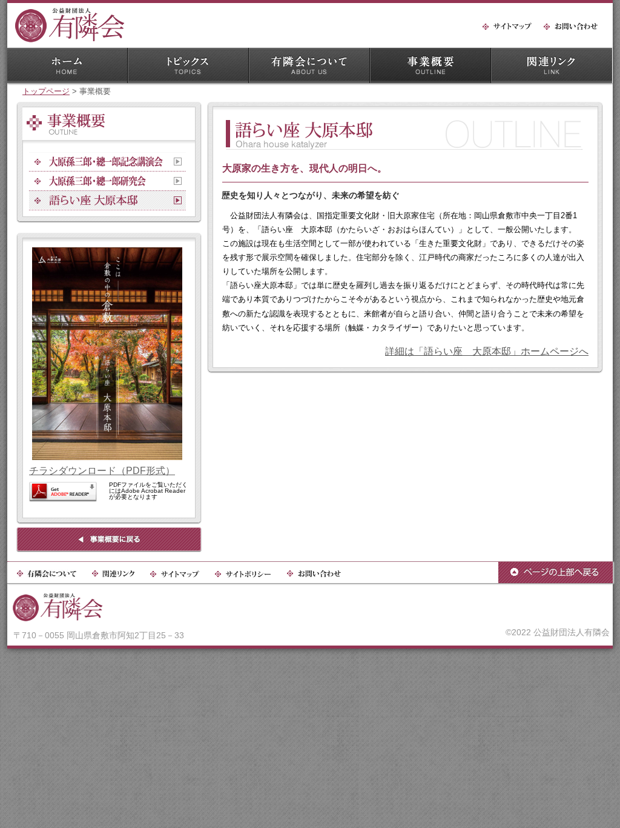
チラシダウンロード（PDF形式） (102, 471)
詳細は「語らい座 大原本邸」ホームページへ (487, 351)
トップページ (46, 91)
